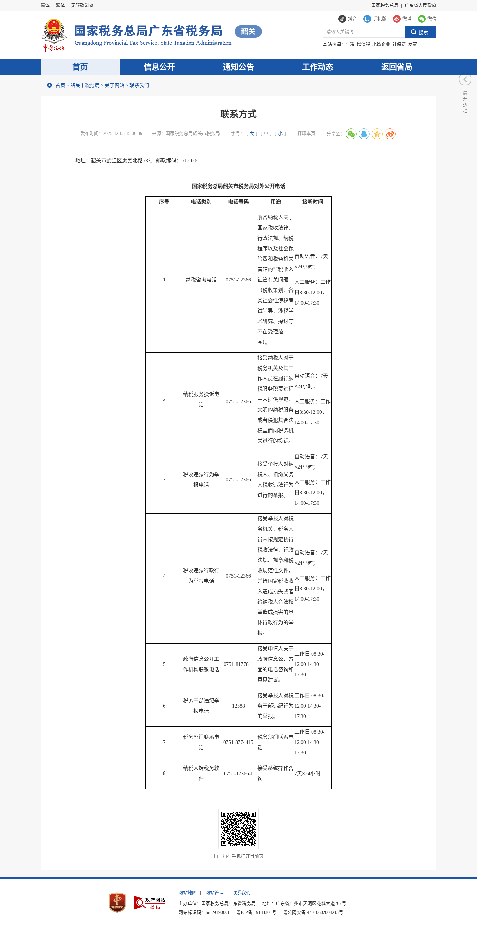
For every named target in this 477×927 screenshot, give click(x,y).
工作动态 (317, 67)
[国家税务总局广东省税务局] (136, 34)
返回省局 (396, 67)
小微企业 (381, 44)
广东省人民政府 (420, 5)
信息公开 (159, 67)
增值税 (363, 44)
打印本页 (306, 133)
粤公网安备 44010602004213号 (313, 912)
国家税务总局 (384, 5)
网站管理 (214, 892)
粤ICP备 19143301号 (256, 912)
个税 (350, 44)
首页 (80, 67)
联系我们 (241, 892)
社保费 (399, 44)
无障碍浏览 (82, 5)
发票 (412, 44)
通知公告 (238, 67)
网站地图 (187, 892)
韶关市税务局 (85, 85)
